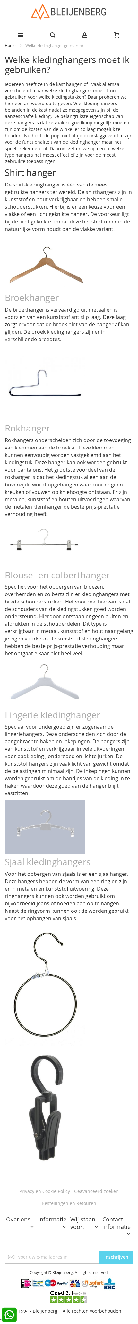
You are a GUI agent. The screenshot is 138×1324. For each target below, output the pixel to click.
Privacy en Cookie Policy (44, 1191)
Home (11, 45)
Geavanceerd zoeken (96, 1191)
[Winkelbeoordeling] (69, 1294)
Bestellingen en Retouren (69, 1203)
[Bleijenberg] (69, 12)
